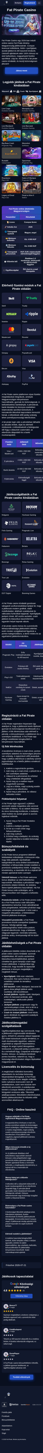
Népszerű (5, 91)
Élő (14, 91)
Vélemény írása (21, 1296)
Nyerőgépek (33, 91)
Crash (22, 91)
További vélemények (21, 1377)
